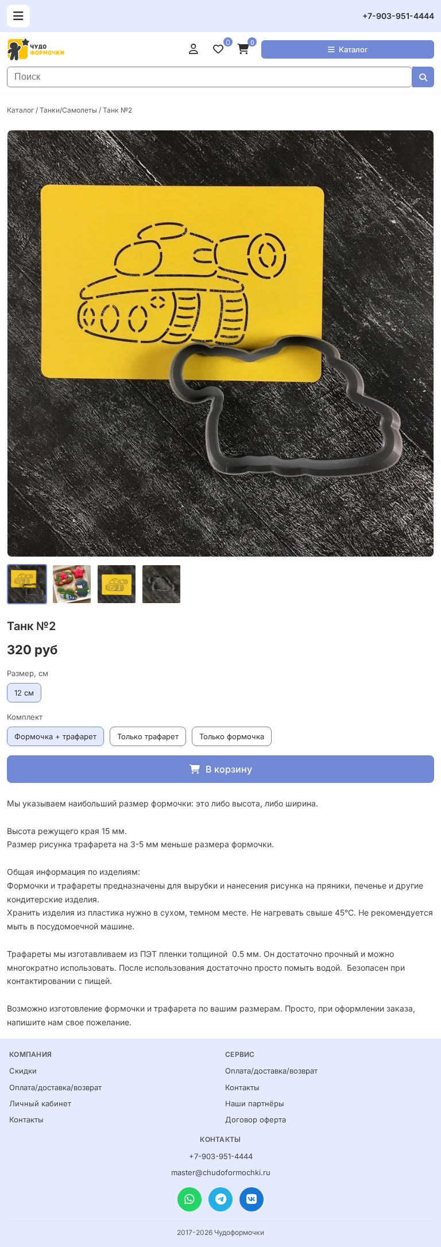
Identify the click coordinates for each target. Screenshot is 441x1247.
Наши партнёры (254, 1103)
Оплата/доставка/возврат (55, 1087)
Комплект (24, 716)
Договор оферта (255, 1119)
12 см (24, 692)
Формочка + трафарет (55, 736)
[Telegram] (220, 1199)
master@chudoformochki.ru (220, 1172)
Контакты (26, 1119)
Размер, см (27, 673)
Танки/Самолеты (68, 110)
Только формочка (231, 736)
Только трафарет (148, 736)
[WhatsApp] (189, 1199)
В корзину (229, 769)
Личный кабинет (40, 1103)
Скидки (23, 1070)
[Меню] (18, 16)
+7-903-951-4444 (398, 16)
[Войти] (196, 49)
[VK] (251, 1199)
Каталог (353, 49)
